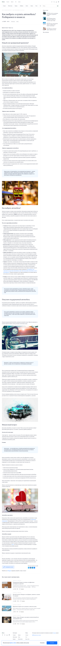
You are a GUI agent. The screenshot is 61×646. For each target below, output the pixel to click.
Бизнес (27, 5)
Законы (31, 5)
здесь (13, 544)
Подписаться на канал (37, 635)
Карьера (16, 5)
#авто (17, 21)
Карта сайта (27, 639)
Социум (4, 5)
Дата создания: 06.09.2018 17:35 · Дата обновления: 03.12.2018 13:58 (13, 10)
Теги (15, 1)
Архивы (19, 1)
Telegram (9, 570)
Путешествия (20, 639)
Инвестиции (10, 5)
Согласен (52, 642)
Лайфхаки (21, 5)
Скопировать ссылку (9, 567)
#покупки (13, 21)
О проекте (7, 1)
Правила (12, 1)
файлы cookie (13, 642)
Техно (36, 5)
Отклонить (42, 642)
